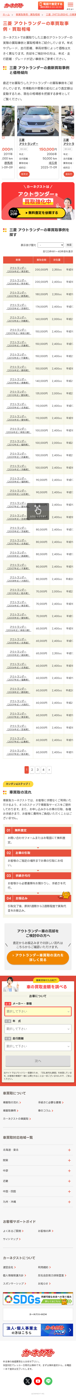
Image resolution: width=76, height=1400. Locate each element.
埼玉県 (53, 163)
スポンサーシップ (13, 1283)
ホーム (6, 14)
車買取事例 (9, 1110)
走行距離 (18, 1038)
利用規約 (43, 1267)
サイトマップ (10, 1239)
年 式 (17, 1021)
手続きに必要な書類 (49, 1102)
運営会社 (8, 1267)
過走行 (68, 174)
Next (60, 142)
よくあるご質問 (12, 1231)
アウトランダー (28, 143)
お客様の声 (44, 1231)
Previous (16, 142)
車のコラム (44, 1110)
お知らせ (43, 1283)
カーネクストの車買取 (15, 1118)
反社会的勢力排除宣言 (51, 1275)
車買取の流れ (10, 1102)
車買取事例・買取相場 (28, 14)
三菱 (22, 140)
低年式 (24, 174)
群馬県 (8, 163)
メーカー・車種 (22, 1003)
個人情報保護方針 (13, 1275)
